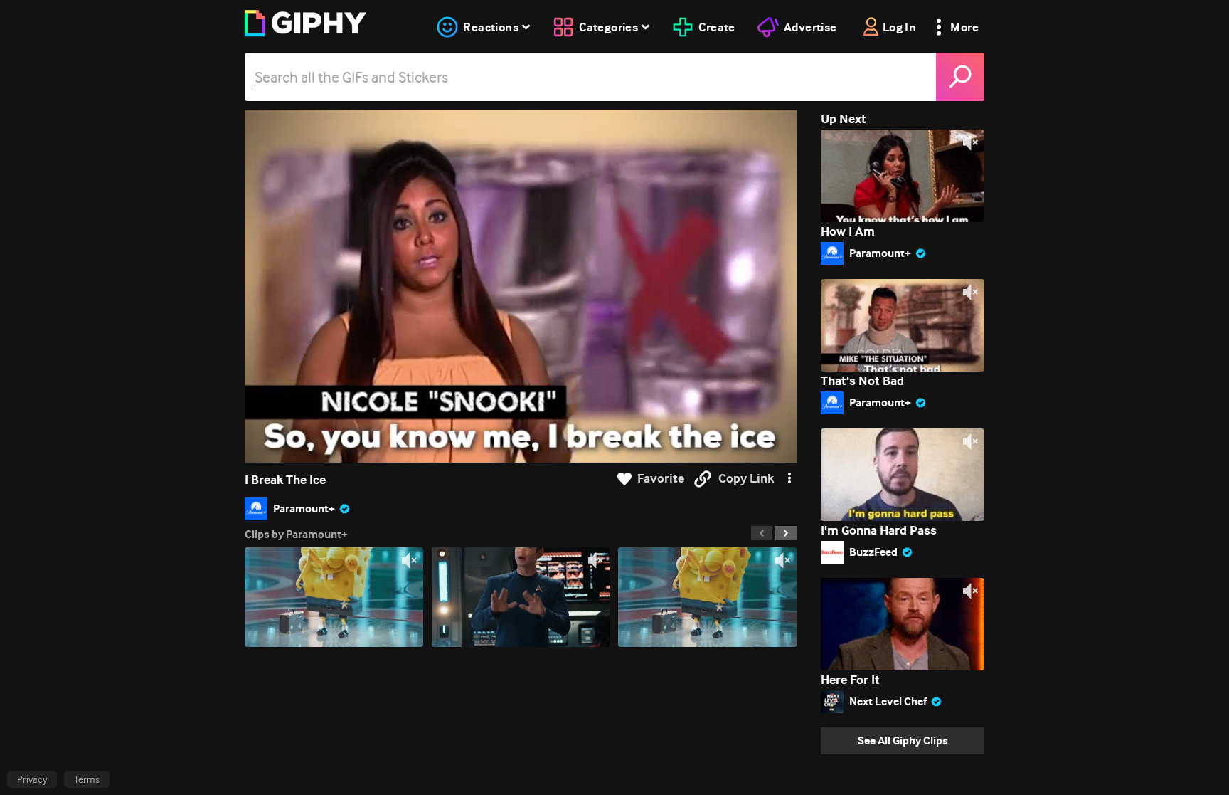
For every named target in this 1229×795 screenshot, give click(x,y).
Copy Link (746, 478)
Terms (87, 779)
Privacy (32, 779)
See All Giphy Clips (903, 740)
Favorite (660, 478)
